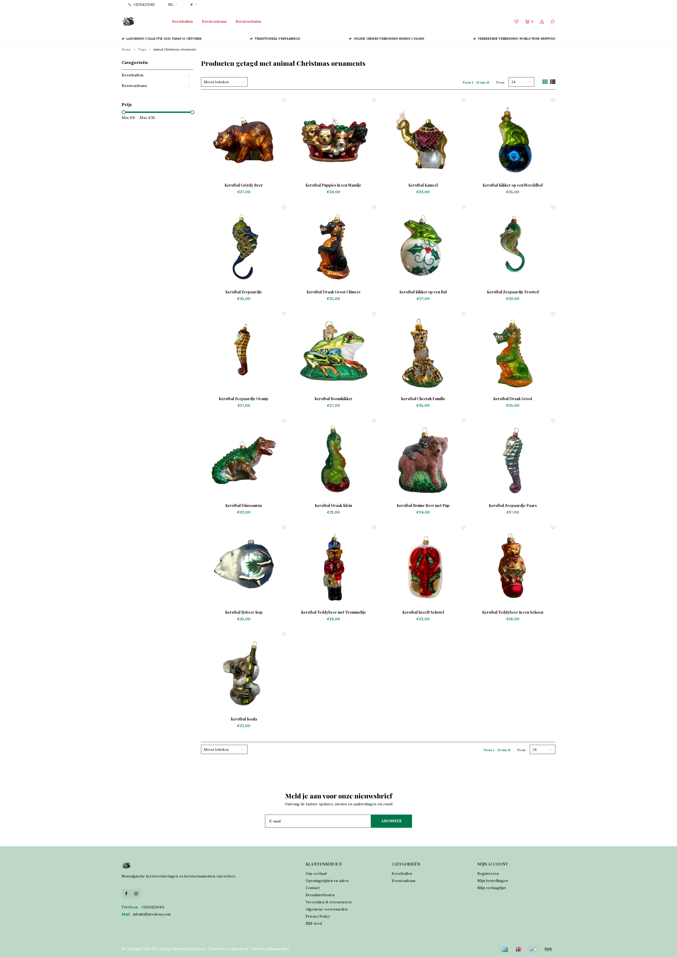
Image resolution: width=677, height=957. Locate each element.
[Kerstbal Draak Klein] (333, 460)
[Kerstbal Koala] (243, 674)
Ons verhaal (316, 873)
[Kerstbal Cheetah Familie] (423, 353)
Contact (313, 887)
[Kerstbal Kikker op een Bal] (423, 247)
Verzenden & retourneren (328, 902)
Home (126, 49)
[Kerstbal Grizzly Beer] (243, 140)
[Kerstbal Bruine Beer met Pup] (423, 460)
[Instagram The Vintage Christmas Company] (136, 893)
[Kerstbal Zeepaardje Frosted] (512, 247)
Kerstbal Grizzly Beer (244, 185)
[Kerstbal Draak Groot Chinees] (333, 247)
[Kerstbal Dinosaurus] (243, 460)
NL (170, 4)
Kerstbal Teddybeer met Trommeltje (333, 612)
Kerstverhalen (248, 21)
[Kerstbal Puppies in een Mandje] (333, 140)
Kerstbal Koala (244, 719)
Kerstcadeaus (214, 21)
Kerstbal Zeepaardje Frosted (513, 291)
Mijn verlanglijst (491, 887)
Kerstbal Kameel (423, 185)
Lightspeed (238, 949)
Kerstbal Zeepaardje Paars (513, 505)
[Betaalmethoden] (504, 949)
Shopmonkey (278, 949)
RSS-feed (314, 923)
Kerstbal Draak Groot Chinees (333, 291)
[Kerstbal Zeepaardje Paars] (512, 460)
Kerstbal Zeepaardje (243, 291)
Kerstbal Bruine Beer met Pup (423, 505)
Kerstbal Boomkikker (333, 398)
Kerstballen (182, 21)
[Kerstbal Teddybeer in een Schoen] (512, 567)
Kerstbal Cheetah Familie (423, 398)
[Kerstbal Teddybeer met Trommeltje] (333, 567)
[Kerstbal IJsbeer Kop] (243, 567)
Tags (142, 49)
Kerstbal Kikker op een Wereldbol (513, 185)
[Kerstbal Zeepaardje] (243, 247)
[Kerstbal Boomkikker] (333, 353)
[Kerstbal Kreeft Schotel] (423, 567)
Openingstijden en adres (327, 880)
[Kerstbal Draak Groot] (512, 353)
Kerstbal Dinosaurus (243, 505)
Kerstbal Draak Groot (512, 398)
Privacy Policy (318, 916)
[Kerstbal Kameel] (423, 140)
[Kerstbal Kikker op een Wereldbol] (512, 140)
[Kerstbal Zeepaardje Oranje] (243, 353)
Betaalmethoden (320, 895)
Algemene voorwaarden (326, 909)
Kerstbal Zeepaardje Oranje (244, 398)
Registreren (488, 873)
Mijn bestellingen (492, 880)
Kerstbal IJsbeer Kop (244, 612)
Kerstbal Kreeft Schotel (423, 612)
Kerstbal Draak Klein (333, 505)
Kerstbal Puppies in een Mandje (333, 185)
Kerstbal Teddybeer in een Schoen (512, 612)
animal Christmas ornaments (174, 49)
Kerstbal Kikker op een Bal (423, 291)
